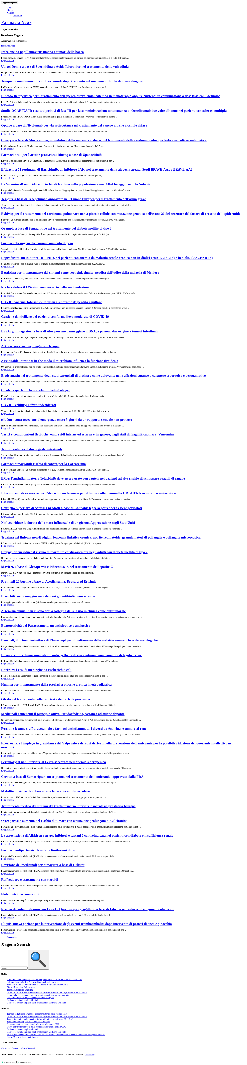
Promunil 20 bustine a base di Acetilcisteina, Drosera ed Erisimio (48, 581)
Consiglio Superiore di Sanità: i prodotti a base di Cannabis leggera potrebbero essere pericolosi (71, 508)
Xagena (10, 13)
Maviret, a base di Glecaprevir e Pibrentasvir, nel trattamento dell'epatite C (57, 567)
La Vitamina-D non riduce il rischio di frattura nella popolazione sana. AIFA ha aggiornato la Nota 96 (75, 184)
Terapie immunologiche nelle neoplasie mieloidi (28, 1021)
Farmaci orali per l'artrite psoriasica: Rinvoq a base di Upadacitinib (51, 155)
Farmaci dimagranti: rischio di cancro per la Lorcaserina (43, 464)
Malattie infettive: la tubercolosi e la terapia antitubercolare (45, 791)
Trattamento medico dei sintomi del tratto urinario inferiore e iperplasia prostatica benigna (68, 806)
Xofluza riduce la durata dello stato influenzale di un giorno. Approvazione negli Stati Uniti (68, 522)
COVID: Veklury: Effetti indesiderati (28, 405)
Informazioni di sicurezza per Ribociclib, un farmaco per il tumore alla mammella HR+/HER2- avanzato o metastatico (88, 493)
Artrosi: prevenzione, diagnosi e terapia (30, 346)
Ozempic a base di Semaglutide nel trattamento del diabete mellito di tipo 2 (56, 228)
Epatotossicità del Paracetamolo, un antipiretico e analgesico (45, 625)
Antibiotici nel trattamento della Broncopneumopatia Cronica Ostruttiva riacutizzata (44, 979)
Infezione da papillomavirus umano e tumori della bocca (42, 52)
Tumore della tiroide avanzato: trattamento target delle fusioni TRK (37, 1014)
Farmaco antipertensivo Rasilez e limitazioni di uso (38, 850)
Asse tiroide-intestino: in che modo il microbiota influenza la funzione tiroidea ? (59, 361)
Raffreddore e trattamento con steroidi (29, 879)
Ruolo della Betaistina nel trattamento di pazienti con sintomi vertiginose (39, 995)
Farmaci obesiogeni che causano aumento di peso (37, 243)
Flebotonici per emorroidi (20, 894)
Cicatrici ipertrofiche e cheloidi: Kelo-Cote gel (35, 390)
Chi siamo (17, 15)
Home (9, 7)
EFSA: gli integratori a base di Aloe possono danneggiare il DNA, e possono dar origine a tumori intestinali (79, 331)
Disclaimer (89, 1054)
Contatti (15, 1048)
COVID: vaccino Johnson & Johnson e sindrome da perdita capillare (51, 302)
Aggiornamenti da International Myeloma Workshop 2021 (33, 1024)
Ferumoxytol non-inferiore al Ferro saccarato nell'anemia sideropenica (53, 762)
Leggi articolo (7, 60)
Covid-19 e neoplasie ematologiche (23, 1037)
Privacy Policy (9, 1062)
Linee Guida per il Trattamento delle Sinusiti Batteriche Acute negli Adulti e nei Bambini (47, 992)
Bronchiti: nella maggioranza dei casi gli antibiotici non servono (48, 596)
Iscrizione (8, 46)
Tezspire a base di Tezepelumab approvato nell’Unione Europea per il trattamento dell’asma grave (73, 199)
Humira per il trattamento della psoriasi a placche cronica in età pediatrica (56, 684)
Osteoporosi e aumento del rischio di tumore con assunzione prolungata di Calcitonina (64, 821)
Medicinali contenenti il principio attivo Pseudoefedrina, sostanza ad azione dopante (63, 714)
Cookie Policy (25, 1062)
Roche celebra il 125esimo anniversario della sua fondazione (45, 287)
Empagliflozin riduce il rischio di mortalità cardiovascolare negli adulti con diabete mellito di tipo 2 (74, 552)
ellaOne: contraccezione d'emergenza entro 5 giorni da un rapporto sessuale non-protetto (66, 419)
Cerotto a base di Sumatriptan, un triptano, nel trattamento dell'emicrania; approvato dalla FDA (72, 777)
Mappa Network (28, 1048)
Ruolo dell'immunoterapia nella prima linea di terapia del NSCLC (36, 1027)
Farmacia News (16, 22)
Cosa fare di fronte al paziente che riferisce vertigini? (30, 997)
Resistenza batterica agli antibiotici (22, 1000)
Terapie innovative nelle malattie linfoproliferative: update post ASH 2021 (40, 1019)
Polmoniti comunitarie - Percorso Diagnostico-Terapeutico (33, 982)
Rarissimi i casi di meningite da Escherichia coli (36, 670)
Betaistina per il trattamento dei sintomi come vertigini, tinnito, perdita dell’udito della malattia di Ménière (80, 272)
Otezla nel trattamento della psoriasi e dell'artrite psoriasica (45, 699)
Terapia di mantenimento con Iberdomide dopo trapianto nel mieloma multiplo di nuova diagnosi (72, 81)
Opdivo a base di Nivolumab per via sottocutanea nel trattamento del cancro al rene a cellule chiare (74, 125)
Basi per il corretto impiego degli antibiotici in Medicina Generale (36, 1002)
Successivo (13, 937)
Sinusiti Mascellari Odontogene (21, 987)
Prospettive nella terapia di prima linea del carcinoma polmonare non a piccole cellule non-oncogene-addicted (56, 1034)
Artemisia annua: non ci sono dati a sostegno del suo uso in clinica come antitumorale (63, 611)
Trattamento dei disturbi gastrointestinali (31, 449)
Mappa (10, 10)
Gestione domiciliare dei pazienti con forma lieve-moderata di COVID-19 (55, 316)
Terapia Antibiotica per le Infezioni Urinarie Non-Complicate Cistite (37, 984)
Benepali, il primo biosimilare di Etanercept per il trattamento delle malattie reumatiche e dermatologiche (79, 640)
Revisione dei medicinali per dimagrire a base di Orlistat (42, 865)
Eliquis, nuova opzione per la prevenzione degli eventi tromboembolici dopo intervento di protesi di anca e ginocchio (86, 924)
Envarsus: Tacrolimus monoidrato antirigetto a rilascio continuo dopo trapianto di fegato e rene (71, 655)
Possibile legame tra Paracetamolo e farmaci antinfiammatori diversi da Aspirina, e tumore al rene (74, 728)
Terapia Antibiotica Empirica (20, 990)
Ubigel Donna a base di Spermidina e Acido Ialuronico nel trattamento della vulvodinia (65, 66)
